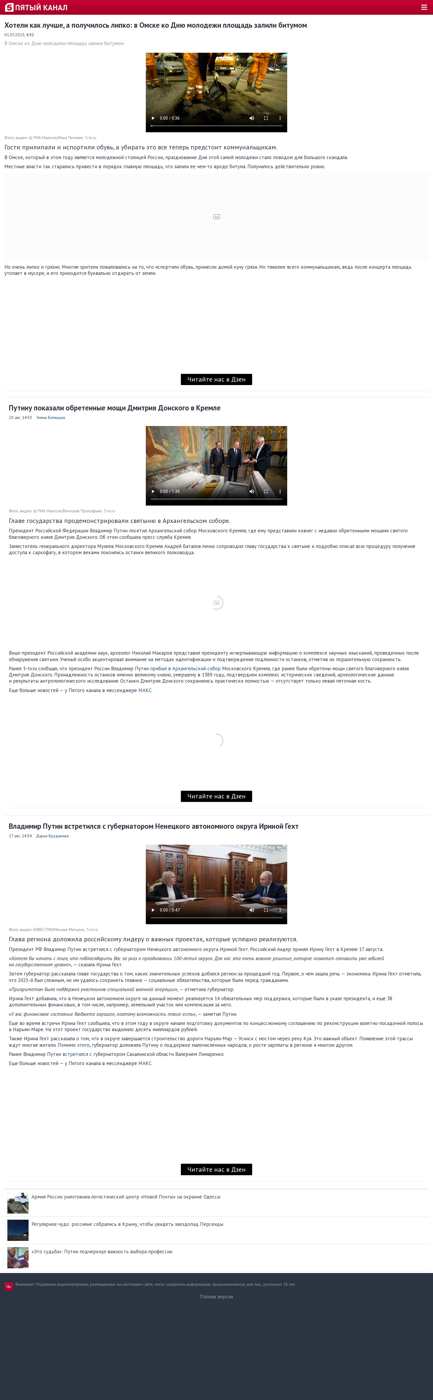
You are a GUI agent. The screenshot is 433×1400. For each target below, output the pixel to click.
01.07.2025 (14, 34)
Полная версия (216, 1296)
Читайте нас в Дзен (216, 379)
